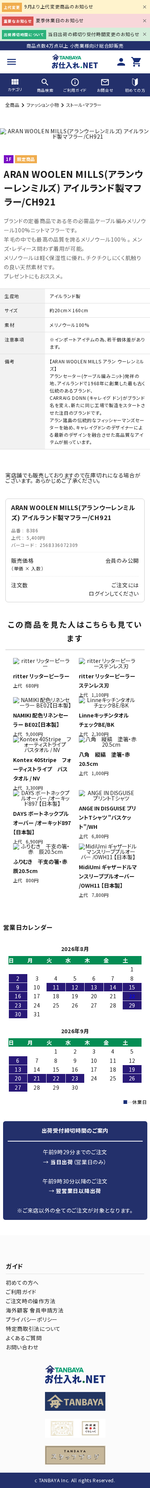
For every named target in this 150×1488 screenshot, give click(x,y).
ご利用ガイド (21, 1292)
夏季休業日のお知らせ (60, 20)
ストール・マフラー (84, 104)
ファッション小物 (43, 104)
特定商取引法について (33, 1328)
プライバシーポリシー (32, 1319)
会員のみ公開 (122, 560)
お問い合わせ (22, 1347)
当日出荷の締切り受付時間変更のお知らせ (93, 34)
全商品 (12, 104)
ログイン (99, 593)
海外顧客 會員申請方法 (35, 1310)
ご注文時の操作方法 (30, 1301)
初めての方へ (22, 1282)
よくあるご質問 (24, 1338)
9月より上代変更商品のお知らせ (58, 6)
